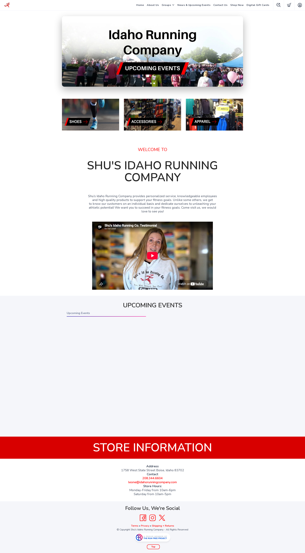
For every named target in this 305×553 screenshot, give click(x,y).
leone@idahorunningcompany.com (152, 482)
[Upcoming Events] (152, 51)
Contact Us (220, 5)
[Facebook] (143, 518)
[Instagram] (152, 518)
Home (140, 5)
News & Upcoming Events (193, 5)
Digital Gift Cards (258, 5)
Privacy (145, 526)
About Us (153, 5)
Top (153, 546)
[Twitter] (162, 518)
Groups (166, 5)
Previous (67, 51)
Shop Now (237, 5)
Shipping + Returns (163, 526)
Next (238, 51)
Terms (134, 526)
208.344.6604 (152, 478)
